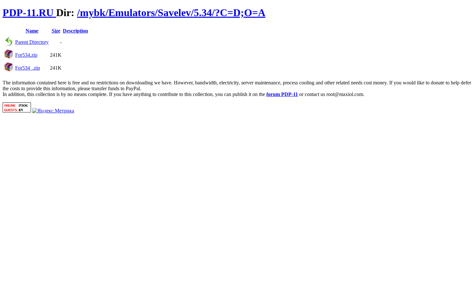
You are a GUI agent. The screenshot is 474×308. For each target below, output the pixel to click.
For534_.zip (27, 68)
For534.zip (26, 55)
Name (31, 31)
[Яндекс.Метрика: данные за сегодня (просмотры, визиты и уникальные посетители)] (53, 111)
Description (75, 31)
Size (56, 31)
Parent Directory (32, 42)
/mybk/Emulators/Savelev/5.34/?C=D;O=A (171, 12)
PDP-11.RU (29, 12)
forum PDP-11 (282, 94)
